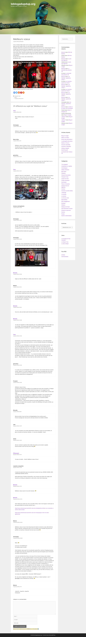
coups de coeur (65, 178)
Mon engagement (65, 201)
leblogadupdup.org (23, 3)
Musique (63, 203)
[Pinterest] (21, 93)
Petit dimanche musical (66, 208)
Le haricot (63, 196)
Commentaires (64, 256)
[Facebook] (14, 93)
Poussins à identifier (66, 146)
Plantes (63, 212)
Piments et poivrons (66, 210)
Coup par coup (64, 176)
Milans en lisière (65, 137)
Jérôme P (63, 116)
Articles (63, 254)
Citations (63, 173)
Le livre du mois (65, 197)
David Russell (64, 150)
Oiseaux (63, 205)
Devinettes (63, 182)
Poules (63, 214)
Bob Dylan (63, 171)
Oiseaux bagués (65, 148)
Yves (14, 110)
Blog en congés (67, 115)
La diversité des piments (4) (66, 70)
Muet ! (15, 97)
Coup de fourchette (66, 175)
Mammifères (64, 199)
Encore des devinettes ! (67, 139)
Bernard (15, 272)
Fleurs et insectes (65, 184)
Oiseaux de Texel (65, 206)
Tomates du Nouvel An (18, 98)
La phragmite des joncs (66, 141)
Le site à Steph (65, 243)
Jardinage (63, 192)
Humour (63, 189)
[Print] (23, 93)
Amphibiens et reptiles (66, 166)
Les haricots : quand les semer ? (66, 78)
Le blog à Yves (64, 242)
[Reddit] (19, 93)
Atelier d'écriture (65, 169)
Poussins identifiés (65, 144)
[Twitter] (17, 93)
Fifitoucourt (16, 453)
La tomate (63, 194)
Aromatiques (64, 168)
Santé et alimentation (66, 215)
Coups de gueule (65, 180)
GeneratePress (52, 635)
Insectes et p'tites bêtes (67, 190)
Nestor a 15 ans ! (65, 142)
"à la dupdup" (64, 164)
